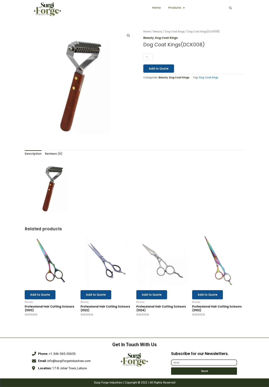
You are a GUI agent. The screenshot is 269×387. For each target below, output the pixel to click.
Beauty (157, 31)
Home (156, 7)
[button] (128, 35)
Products (174, 7)
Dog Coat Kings (175, 31)
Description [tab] (33, 154)
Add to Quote (159, 68)
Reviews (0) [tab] (53, 154)
